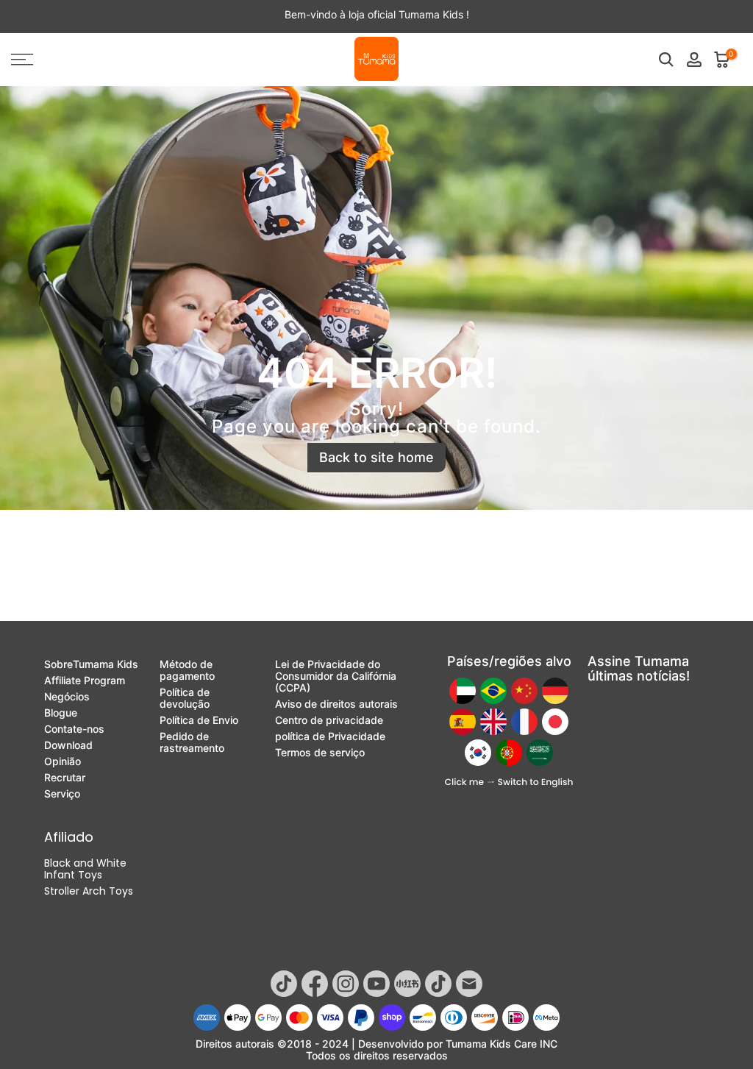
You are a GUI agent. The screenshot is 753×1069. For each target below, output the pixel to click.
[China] (524, 691)
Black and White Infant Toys (85, 869)
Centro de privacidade (329, 720)
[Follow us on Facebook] (314, 983)
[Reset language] (509, 783)
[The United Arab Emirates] (462, 691)
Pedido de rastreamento (192, 742)
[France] (524, 721)
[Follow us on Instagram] (345, 983)
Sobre (91, 664)
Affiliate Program (84, 680)
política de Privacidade (330, 736)
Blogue (60, 713)
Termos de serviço (320, 753)
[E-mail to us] (469, 983)
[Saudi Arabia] (540, 752)
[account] (694, 60)
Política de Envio (199, 720)
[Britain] (493, 721)
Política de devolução (185, 698)
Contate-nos (74, 729)
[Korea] (478, 752)
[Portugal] (509, 752)
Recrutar (64, 778)
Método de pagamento (187, 670)
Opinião (62, 761)
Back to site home (376, 457)
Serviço (62, 794)
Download (68, 745)
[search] (666, 60)
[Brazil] (493, 691)
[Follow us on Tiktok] (284, 983)
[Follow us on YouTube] (376, 983)
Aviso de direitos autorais (336, 704)
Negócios (67, 697)
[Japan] (555, 721)
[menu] (125, 59)
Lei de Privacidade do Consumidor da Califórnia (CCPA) (335, 676)
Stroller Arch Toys (88, 891)
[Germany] (555, 691)
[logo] (376, 59)
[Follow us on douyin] (438, 983)
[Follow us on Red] (407, 983)
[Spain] (462, 721)
